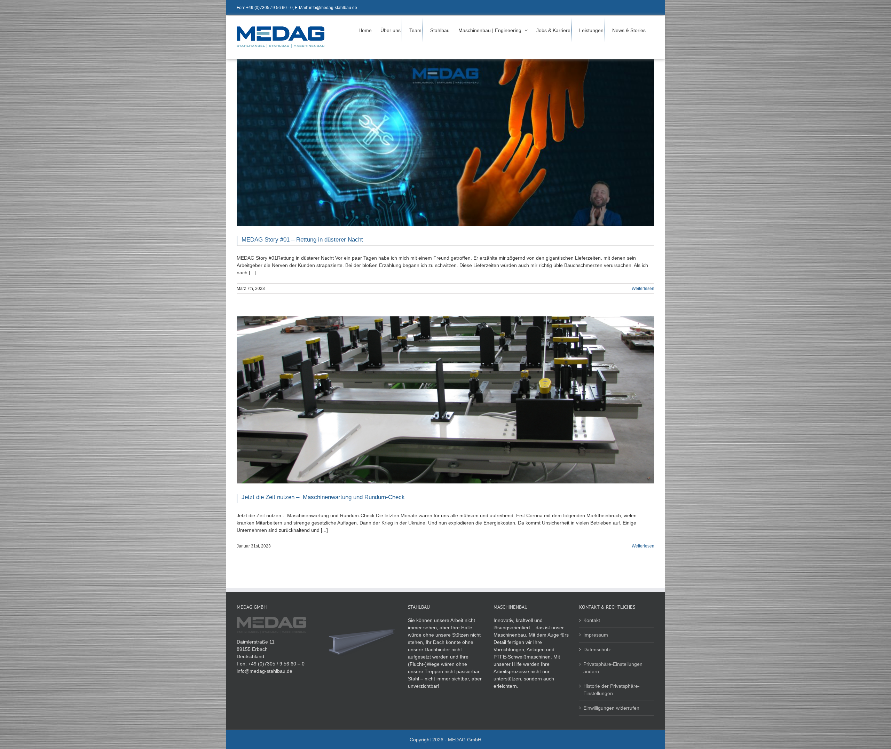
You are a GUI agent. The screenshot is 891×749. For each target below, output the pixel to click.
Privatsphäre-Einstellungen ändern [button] (612, 667)
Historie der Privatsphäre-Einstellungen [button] (611, 689)
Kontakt (591, 620)
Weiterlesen (643, 288)
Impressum (595, 635)
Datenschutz (597, 649)
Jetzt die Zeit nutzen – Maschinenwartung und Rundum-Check (323, 497)
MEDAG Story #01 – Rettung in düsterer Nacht (302, 239)
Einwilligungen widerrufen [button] (611, 708)
